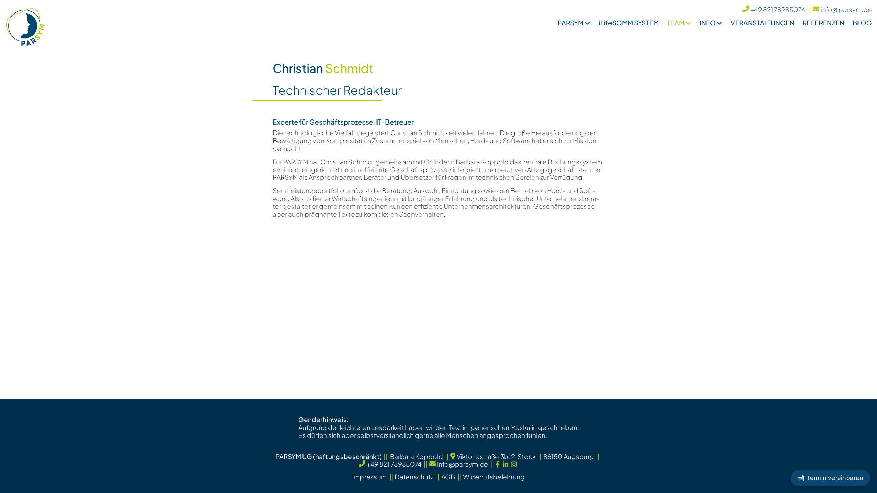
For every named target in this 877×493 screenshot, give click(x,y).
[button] (569, 25)
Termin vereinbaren (834, 477)
